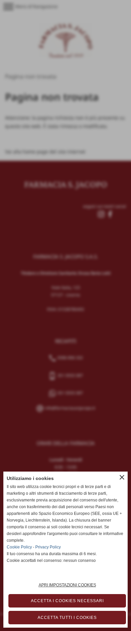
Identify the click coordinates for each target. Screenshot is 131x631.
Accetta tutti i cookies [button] (67, 617)
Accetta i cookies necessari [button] (67, 600)
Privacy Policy (48, 547)
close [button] (122, 477)
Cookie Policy (19, 547)
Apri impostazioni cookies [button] (67, 585)
